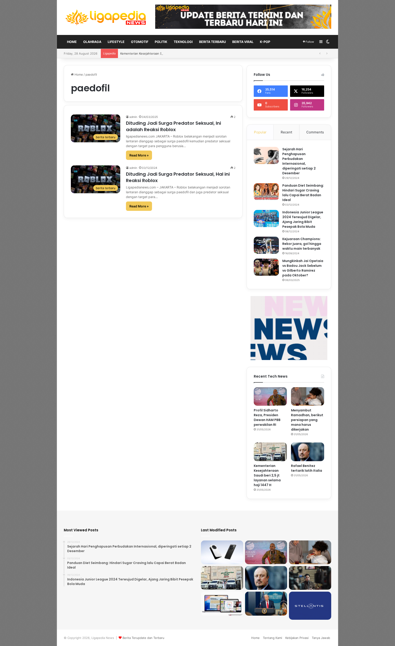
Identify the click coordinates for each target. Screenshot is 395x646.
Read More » (139, 155)
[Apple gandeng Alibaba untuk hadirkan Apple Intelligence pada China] (222, 603)
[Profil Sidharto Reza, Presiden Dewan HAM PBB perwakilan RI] (270, 396)
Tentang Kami (272, 638)
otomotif (139, 42)
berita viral (243, 42)
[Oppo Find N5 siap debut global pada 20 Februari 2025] (222, 552)
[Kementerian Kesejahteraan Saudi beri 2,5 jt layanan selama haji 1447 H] (270, 451)
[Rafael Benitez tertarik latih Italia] (307, 451)
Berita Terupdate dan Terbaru (143, 638)
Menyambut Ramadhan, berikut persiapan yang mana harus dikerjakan (307, 420)
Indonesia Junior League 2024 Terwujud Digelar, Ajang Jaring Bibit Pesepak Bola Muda (302, 219)
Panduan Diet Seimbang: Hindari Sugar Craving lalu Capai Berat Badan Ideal (303, 192)
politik (161, 42)
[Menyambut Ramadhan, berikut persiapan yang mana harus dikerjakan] (307, 396)
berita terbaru (212, 42)
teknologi (183, 42)
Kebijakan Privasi (297, 638)
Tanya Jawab (321, 638)
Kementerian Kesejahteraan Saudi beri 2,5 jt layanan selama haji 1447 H (267, 475)
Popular (260, 132)
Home (72, 42)
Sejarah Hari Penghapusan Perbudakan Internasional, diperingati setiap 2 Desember (299, 161)
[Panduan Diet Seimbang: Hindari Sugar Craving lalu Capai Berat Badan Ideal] (266, 191)
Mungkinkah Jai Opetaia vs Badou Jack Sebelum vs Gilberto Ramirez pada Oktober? (302, 268)
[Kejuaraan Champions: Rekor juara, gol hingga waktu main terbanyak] (266, 245)
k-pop (265, 42)
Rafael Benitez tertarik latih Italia (143, 53)
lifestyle (116, 42)
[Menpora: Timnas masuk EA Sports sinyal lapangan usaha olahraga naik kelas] (310, 578)
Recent (286, 132)
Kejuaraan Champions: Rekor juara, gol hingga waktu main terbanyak (301, 244)
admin (133, 117)
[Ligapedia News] (106, 17)
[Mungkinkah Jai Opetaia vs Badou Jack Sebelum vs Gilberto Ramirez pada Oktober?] (266, 267)
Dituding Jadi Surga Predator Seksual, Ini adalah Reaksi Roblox (173, 126)
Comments (315, 132)
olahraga (92, 42)
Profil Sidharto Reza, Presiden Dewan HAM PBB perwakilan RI (267, 417)
